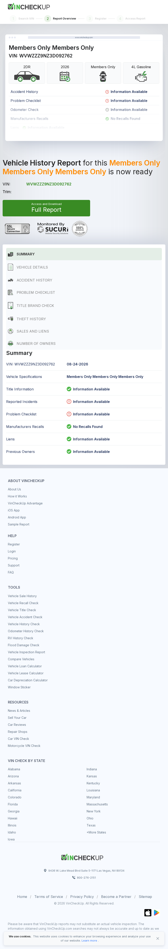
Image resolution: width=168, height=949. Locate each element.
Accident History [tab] (34, 280)
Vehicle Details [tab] (32, 267)
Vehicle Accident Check (25, 617)
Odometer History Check (26, 631)
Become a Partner (116, 896)
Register (14, 544)
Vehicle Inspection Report (26, 652)
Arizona (13, 776)
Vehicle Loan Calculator (25, 666)
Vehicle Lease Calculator (26, 673)
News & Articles (19, 710)
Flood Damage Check (23, 645)
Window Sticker (19, 687)
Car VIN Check (18, 739)
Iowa (11, 839)
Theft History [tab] (31, 319)
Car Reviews (17, 724)
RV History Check (20, 638)
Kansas (92, 776)
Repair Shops (17, 732)
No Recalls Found (88, 426)
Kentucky (93, 783)
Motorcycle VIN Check (24, 746)
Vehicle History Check (24, 624)
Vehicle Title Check (22, 610)
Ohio (90, 818)
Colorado (14, 797)
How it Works (17, 496)
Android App (17, 517)
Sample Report (18, 524)
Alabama (14, 769)
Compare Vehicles (21, 659)
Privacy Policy (82, 896)
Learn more (89, 940)
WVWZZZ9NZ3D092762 (49, 184)
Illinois (12, 825)
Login (12, 551)
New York (94, 811)
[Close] (158, 938)
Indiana (92, 769)
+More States (96, 832)
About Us (14, 489)
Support (13, 565)
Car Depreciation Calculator (28, 680)
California (14, 790)
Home (22, 896)
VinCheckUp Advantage (25, 503)
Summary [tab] (26, 254)
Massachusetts (97, 804)
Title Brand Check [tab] (35, 305)
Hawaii (12, 818)
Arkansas (14, 783)
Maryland (93, 797)
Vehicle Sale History (22, 596)
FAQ (11, 572)
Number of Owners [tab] (36, 343)
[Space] (82, 856)
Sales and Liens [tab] (33, 331)
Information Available (91, 389)
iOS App (14, 510)
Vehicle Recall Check (23, 603)
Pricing (13, 558)
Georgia (13, 811)
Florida (13, 804)
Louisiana (93, 790)
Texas (91, 825)
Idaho (12, 832)
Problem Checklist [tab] (36, 292)
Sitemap (145, 896)
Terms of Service (48, 896)
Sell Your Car (17, 717)
